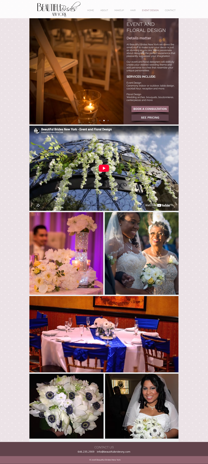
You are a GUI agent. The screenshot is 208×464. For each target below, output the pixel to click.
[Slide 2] (99, 120)
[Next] (174, 71)
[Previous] (34, 71)
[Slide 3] (104, 120)
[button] (150, 118)
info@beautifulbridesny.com (113, 451)
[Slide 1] (108, 120)
